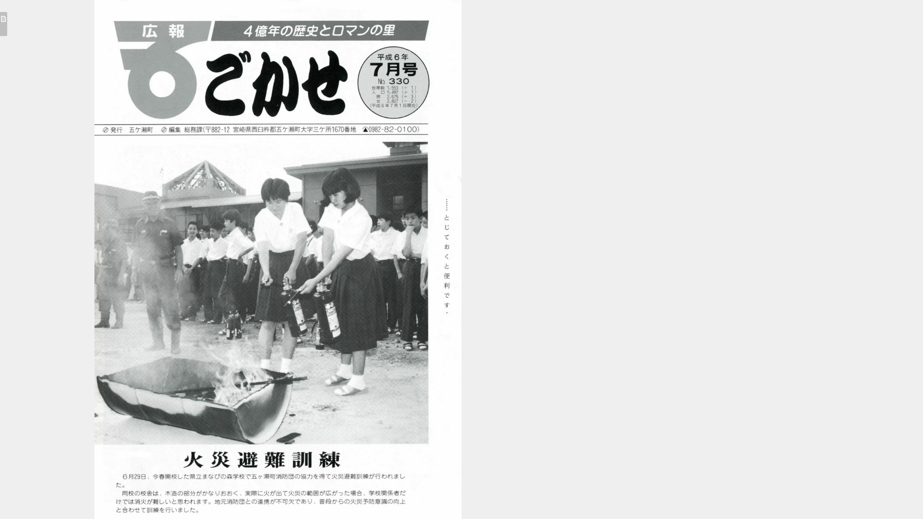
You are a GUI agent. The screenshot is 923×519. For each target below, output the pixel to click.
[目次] (3, 24)
